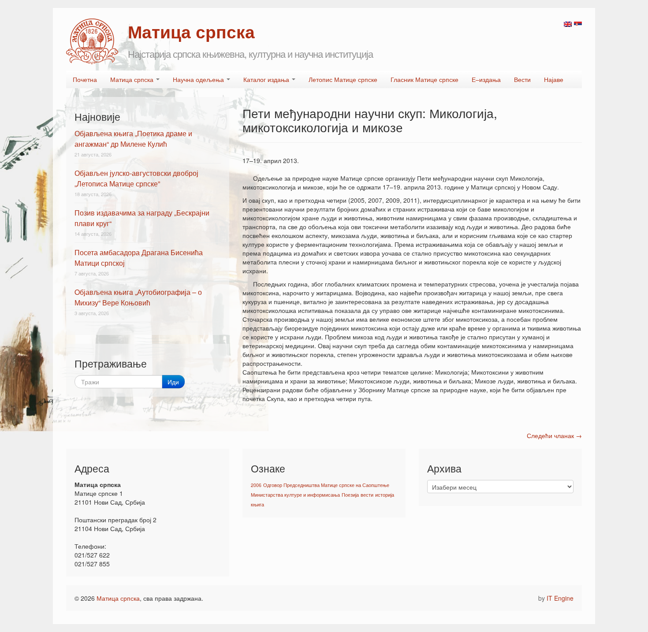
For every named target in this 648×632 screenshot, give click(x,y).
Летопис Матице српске (343, 79)
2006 (256, 485)
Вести (522, 79)
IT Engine (560, 598)
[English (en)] (568, 23)
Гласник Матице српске (424, 79)
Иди (173, 381)
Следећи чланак (554, 435)
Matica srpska (92, 41)
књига (257, 504)
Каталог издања (267, 79)
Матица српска (132, 79)
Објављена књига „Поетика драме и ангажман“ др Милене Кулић (133, 138)
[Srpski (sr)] (578, 23)
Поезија (350, 494)
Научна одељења (199, 79)
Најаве (553, 79)
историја (384, 494)
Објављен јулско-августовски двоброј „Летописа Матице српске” (136, 178)
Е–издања (486, 79)
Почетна (85, 79)
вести (367, 494)
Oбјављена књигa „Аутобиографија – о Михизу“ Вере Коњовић (138, 297)
